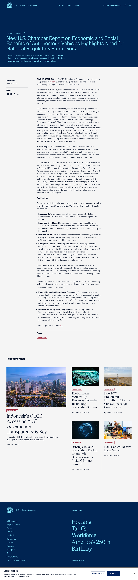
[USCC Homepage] (21, 510)
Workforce (84, 535)
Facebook (10, 546)
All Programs (11, 521)
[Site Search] (125, 5)
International (12, 410)
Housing (81, 521)
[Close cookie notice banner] (134, 573)
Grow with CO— (13, 557)
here (61, 325)
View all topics (78, 560)
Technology (18, 33)
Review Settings (98, 573)
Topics (62, 5)
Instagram (10, 549)
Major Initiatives (13, 524)
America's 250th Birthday (91, 545)
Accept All (113, 573)
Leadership (11, 535)
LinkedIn (10, 542)
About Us (10, 531)
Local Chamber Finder (16, 560)
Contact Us (11, 539)
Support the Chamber (112, 5)
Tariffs (79, 528)
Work (76, 5)
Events (69, 5)
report (52, 82)
